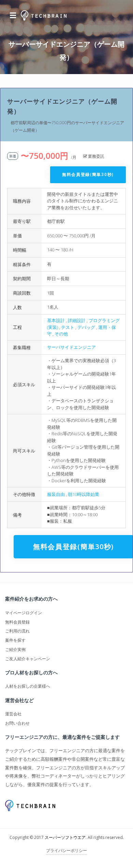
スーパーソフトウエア (65, 837)
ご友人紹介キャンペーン (27, 659)
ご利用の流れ (17, 631)
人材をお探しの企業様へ (27, 686)
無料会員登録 (17, 622)
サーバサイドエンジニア (71, 347)
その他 (61, 334)
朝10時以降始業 (83, 494)
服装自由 (56, 494)
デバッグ (86, 327)
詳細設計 (77, 320)
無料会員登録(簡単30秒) (88, 174)
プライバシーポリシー (66, 850)
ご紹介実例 (15, 649)
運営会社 (13, 714)
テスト (67, 327)
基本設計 (56, 320)
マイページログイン (23, 613)
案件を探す (15, 640)
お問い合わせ (17, 723)
